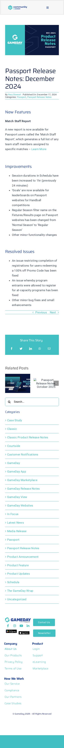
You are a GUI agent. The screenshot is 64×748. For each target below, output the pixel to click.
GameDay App (16, 471)
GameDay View (17, 497)
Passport (21, 97)
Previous (41, 312)
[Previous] (7, 383)
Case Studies (13, 703)
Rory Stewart (14, 94)
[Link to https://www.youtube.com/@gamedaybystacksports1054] (21, 625)
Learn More (39, 149)
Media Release (16, 531)
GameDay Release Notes (23, 488)
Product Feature (18, 565)
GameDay (13, 463)
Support (38, 655)
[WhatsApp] (40, 348)
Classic (12, 429)
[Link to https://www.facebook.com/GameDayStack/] (8, 625)
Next (53, 312)
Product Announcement (23, 556)
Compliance (12, 690)
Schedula (13, 582)
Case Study (14, 420)
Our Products (13, 655)
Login (36, 649)
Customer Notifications (22, 454)
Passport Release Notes (39, 97)
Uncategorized (16, 599)
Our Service (12, 684)
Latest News (15, 522)
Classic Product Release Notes (27, 437)
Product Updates (18, 573)
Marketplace (40, 668)
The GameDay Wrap (20, 590)
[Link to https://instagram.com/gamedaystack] (14, 625)
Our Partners (13, 697)
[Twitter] (21, 348)
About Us (11, 649)
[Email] (49, 348)
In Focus (12, 514)
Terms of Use (13, 668)
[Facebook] (12, 348)
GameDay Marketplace (22, 480)
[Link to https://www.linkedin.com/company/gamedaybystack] (28, 625)
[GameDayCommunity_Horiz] (17, 6)
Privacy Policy (14, 662)
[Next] (56, 383)
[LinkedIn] (30, 348)
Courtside (13, 446)
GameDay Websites (20, 505)
